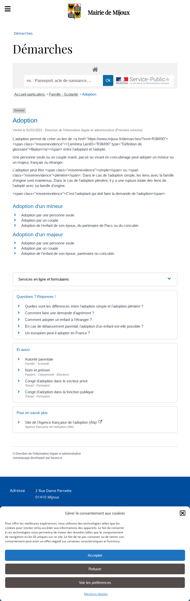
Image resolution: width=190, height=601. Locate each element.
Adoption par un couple (39, 220)
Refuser (95, 569)
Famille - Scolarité (64, 94)
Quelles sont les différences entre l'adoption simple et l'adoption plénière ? (84, 306)
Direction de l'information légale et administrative (48, 453)
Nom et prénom (37, 370)
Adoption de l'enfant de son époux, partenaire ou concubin (67, 253)
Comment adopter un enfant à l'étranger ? (58, 319)
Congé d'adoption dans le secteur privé (56, 381)
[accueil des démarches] (95, 69)
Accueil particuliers (30, 94)
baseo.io (56, 458)
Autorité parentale (39, 359)
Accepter (95, 555)
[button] (182, 513)
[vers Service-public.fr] (143, 81)
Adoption (89, 94)
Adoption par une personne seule (47, 215)
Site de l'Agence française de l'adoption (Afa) (61, 422)
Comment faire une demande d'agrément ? (59, 313)
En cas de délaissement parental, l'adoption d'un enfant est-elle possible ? (84, 326)
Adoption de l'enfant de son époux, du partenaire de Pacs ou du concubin (79, 225)
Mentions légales (96, 594)
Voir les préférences (95, 582)
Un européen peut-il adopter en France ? (57, 333)
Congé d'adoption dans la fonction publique (59, 392)
